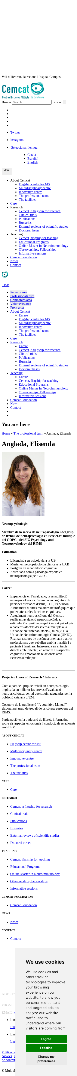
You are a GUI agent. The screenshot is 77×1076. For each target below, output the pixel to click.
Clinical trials (28, 215)
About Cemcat (20, 180)
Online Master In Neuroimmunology (43, 245)
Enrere (23, 315)
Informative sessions (32, 253)
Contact (15, 265)
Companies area (21, 300)
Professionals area (22, 296)
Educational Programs (34, 242)
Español (32, 158)
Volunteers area (20, 304)
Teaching (16, 234)
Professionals (24, 114)
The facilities (27, 199)
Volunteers (21, 121)
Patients (18, 110)
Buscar (6, 102)
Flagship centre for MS (34, 184)
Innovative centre (30, 192)
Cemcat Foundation (23, 257)
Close (5, 285)
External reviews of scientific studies (43, 226)
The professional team (34, 196)
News (14, 261)
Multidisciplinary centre (35, 188)
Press (15, 125)
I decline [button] (46, 1048)
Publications (27, 219)
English (32, 162)
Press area (17, 307)
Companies (20, 117)
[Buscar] (64, 102)
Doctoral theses (29, 230)
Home (6, 433)
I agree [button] (46, 1039)
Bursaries (25, 222)
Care (13, 203)
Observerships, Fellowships (37, 249)
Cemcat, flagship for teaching (38, 238)
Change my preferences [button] (46, 1059)
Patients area (18, 292)
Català (31, 155)
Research (16, 207)
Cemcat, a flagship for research (40, 211)
